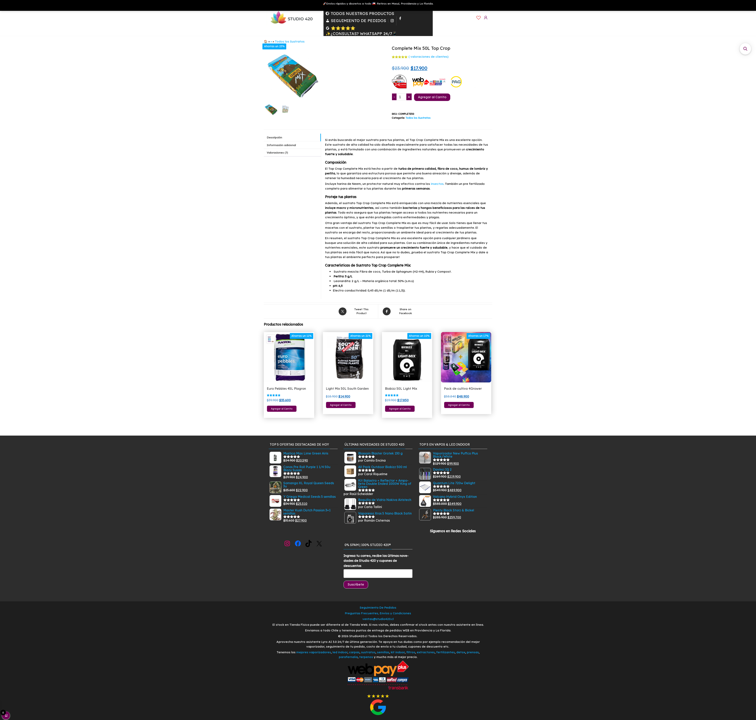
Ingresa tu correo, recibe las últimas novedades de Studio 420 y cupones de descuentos (376, 561)
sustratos (368, 652)
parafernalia (348, 657)
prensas (473, 652)
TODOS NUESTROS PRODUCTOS (362, 14)
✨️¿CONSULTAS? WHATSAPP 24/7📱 (361, 34)
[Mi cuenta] (485, 17)
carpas (354, 652)
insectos (437, 184)
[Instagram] (392, 21)
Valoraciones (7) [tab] (277, 152)
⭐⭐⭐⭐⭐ (343, 28)
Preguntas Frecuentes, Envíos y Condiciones (378, 613)
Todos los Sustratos (290, 41)
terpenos (366, 657)
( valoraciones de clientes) (428, 56)
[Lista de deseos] (478, 17)
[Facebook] (400, 20)
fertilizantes (445, 652)
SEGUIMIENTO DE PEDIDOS (358, 21)
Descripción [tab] (274, 137)
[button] (745, 49)
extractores (426, 652)
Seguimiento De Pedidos (378, 607)
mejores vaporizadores (313, 652)
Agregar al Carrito (432, 97)
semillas (383, 652)
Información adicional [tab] (281, 145)
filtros (410, 652)
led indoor (340, 652)
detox (460, 652)
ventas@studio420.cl (378, 619)
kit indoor (398, 652)
